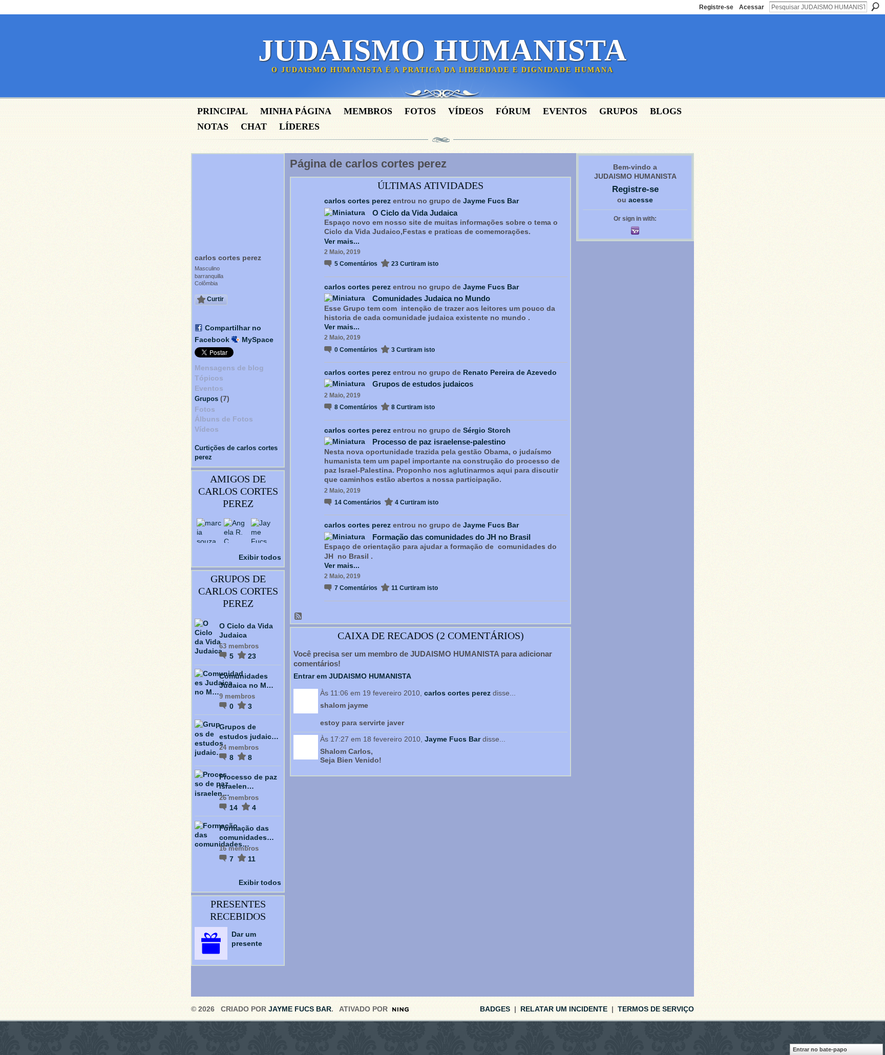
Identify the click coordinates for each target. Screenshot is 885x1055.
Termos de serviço (656, 1009)
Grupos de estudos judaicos (422, 383)
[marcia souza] (209, 530)
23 (252, 656)
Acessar (751, 7)
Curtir (215, 299)
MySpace (257, 339)
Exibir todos (260, 557)
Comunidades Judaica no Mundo (431, 298)
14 (234, 808)
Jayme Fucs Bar (491, 201)
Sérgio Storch (487, 430)
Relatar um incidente (563, 1009)
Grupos (206, 399)
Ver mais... (342, 241)
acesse (640, 200)
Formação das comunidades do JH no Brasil (451, 537)
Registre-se (716, 7)
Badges (495, 1009)
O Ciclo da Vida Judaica (414, 212)
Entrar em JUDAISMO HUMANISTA (352, 676)
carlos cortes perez (357, 201)
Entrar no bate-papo (820, 1049)
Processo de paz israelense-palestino (438, 441)
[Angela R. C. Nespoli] (236, 530)
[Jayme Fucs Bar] (263, 530)
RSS (298, 616)
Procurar (875, 6)
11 (252, 859)
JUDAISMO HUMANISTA (442, 50)
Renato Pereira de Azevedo (510, 372)
